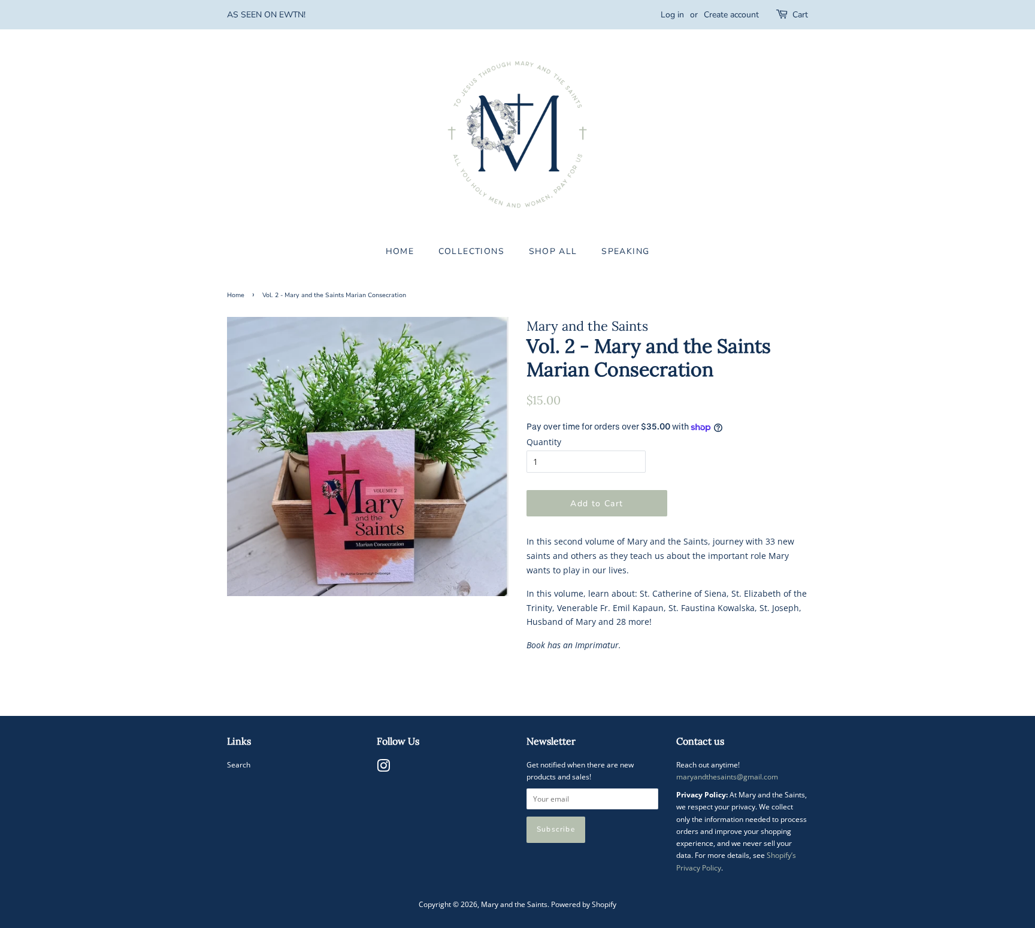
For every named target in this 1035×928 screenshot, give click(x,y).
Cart (800, 14)
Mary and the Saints (514, 904)
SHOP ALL (553, 251)
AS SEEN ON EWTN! (266, 14)
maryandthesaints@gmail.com (727, 776)
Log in (672, 14)
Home (235, 295)
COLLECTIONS (471, 251)
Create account (731, 14)
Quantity (543, 442)
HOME (400, 251)
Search (238, 764)
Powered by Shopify (583, 904)
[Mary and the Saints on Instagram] (383, 768)
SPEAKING (625, 251)
